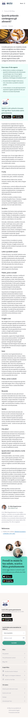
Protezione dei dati (14, 712)
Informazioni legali (14, 710)
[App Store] (6, 116)
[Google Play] (17, 116)
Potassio (10, 26)
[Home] (7, 3)
